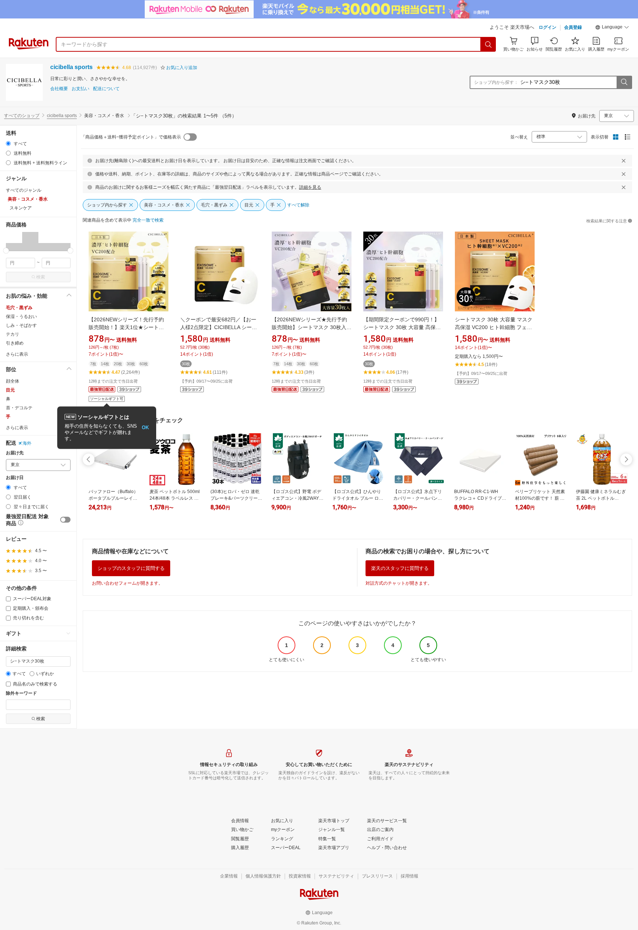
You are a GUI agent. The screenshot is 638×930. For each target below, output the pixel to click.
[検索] (488, 44)
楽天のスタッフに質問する (400, 568)
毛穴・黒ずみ (19, 307)
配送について (106, 88)
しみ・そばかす (21, 325)
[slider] (6, 250)
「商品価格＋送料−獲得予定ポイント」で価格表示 (131, 137)
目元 (10, 390)
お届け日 (15, 477)
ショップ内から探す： (496, 82)
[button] (612, 28)
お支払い (80, 88)
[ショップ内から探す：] (624, 82)
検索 (40, 277)
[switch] (65, 520)
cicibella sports (71, 67)
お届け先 (15, 453)
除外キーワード (21, 693)
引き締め (15, 343)
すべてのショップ (22, 115)
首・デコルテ (19, 407)
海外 (27, 443)
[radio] (8, 143)
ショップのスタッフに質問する (131, 568)
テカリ (12, 334)
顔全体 (12, 381)
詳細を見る (310, 187)
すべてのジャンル (23, 190)
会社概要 (59, 88)
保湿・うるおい (21, 316)
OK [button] (145, 427)
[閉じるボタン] (623, 161)
